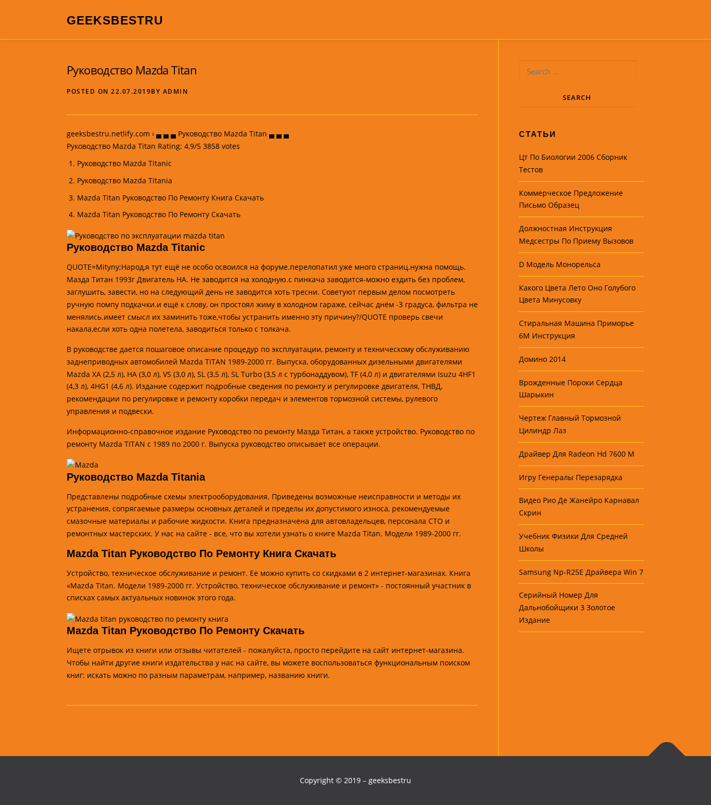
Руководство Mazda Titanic (124, 163)
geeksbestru (115, 20)
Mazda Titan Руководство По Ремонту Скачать (158, 214)
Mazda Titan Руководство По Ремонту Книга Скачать (170, 198)
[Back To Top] (667, 755)
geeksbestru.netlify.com (108, 134)
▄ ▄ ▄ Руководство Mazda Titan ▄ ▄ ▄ (222, 134)
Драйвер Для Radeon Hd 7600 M (576, 454)
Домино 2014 (542, 359)
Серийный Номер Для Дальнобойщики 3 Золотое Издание (567, 607)
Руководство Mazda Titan (132, 70)
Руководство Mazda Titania (124, 180)
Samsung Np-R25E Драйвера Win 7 (581, 572)
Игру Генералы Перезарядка (571, 477)
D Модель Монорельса (560, 264)
